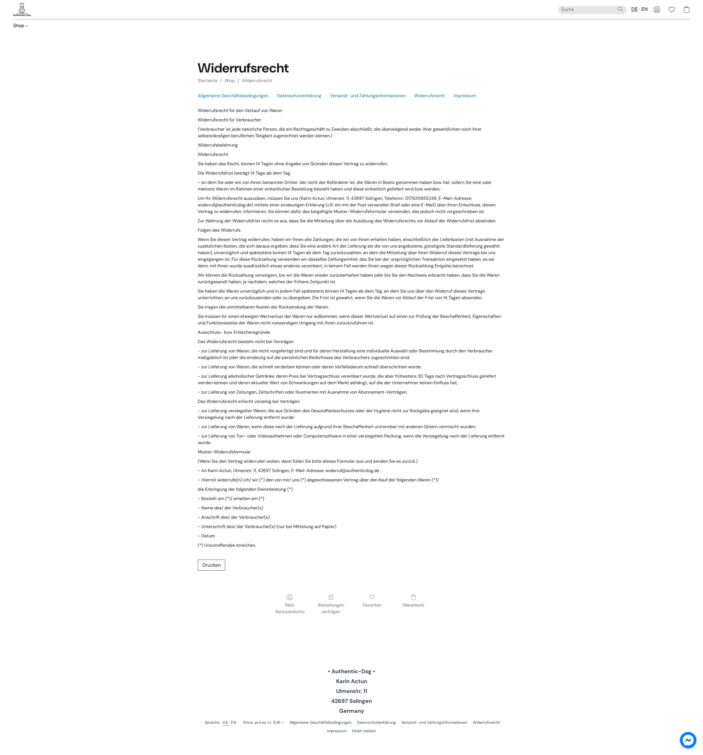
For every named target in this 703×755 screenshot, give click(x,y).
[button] (22, 9)
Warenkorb (413, 605)
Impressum (464, 96)
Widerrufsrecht (257, 80)
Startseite (207, 80)
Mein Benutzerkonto (289, 608)
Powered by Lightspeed (352, 740)
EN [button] (644, 9)
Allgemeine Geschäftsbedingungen (233, 96)
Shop (19, 26)
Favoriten (372, 605)
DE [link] (225, 722)
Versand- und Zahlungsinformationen (367, 96)
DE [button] (634, 9)
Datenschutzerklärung (299, 96)
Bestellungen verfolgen (331, 608)
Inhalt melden (364, 730)
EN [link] (233, 722)
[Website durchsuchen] (620, 9)
